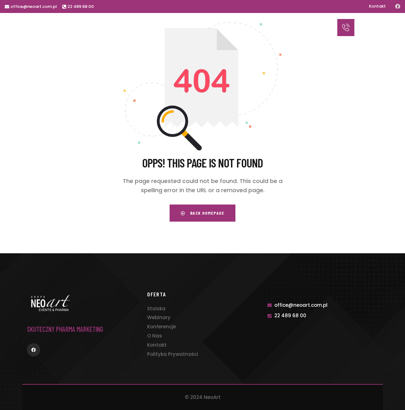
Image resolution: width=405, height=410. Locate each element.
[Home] (24, 28)
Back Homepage (206, 213)
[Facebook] (397, 6)
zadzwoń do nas (373, 23)
